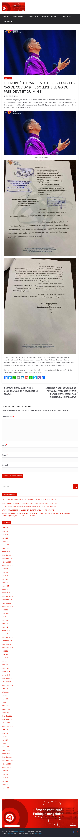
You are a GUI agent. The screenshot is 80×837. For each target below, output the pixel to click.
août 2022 (5, 689)
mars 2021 (5, 747)
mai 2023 (5, 661)
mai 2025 (5, 579)
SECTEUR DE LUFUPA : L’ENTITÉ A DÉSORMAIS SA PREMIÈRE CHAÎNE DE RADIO (29, 500)
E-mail (5, 455)
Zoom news (66, 17)
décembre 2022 (7, 678)
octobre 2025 (6, 562)
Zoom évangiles (19, 17)
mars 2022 (5, 706)
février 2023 (6, 671)
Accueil (6, 17)
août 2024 (5, 610)
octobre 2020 (6, 764)
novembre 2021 (7, 719)
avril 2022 (5, 702)
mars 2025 (5, 586)
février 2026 (6, 548)
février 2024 (6, 630)
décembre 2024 (7, 596)
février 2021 (6, 750)
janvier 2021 (6, 754)
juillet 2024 (5, 613)
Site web (5, 465)
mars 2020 (5, 788)
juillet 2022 (5, 692)
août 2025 (5, 569)
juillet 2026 (5, 531)
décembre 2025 (7, 555)
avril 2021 (5, 743)
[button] (57, 16)
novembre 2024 (7, 600)
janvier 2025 (6, 593)
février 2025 (6, 589)
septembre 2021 (7, 726)
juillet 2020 (5, 774)
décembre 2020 (7, 757)
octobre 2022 (6, 682)
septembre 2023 (7, 648)
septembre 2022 (7, 685)
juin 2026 (5, 535)
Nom (4, 445)
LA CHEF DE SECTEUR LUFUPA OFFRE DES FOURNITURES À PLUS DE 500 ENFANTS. (30, 507)
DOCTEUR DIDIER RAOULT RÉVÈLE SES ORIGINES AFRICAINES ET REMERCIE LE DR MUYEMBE (21, 391)
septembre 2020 (7, 767)
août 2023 (5, 651)
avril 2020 (5, 784)
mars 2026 (5, 545)
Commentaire (8, 416)
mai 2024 (5, 620)
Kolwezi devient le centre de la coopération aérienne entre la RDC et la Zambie (29, 503)
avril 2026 (5, 541)
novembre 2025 (7, 559)
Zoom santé (33, 17)
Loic (16, 96)
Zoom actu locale (48, 17)
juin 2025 (5, 576)
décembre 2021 (7, 716)
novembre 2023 (7, 641)
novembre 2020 (7, 760)
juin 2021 (5, 737)
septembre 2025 (7, 565)
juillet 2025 (5, 572)
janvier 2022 (6, 713)
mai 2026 (5, 538)
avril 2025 (5, 582)
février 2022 (6, 709)
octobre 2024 (6, 603)
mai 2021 (5, 740)
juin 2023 (5, 658)
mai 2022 (5, 699)
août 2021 (5, 730)
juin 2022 (5, 695)
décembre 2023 (7, 637)
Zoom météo (8, 22)
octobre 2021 (6, 723)
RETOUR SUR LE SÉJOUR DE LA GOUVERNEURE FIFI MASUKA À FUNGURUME (28, 510)
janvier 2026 (6, 552)
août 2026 (5, 528)
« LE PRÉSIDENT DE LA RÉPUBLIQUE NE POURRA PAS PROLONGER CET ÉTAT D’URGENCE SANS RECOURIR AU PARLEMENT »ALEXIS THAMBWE (60, 392)
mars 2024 (5, 627)
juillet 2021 (5, 733)
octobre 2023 (6, 644)
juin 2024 (5, 617)
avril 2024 (5, 624)
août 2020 (5, 771)
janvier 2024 (6, 634)
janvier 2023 (6, 675)
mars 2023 (5, 668)
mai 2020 (5, 781)
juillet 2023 (5, 654)
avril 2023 (5, 665)
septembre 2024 (7, 606)
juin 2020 (5, 778)
